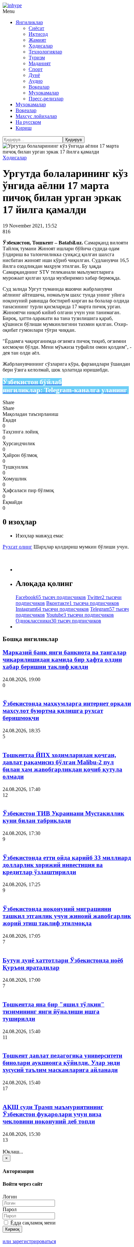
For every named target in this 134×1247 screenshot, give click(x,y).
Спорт (36, 69)
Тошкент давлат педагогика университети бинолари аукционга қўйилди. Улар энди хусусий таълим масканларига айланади (62, 1062)
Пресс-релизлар (46, 98)
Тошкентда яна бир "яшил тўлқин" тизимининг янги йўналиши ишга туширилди (53, 1011)
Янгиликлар (29, 22)
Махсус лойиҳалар (36, 116)
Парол (10, 1209)
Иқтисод (38, 34)
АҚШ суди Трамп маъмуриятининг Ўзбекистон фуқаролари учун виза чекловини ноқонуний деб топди (53, 1114)
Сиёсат (36, 28)
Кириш (24, 128)
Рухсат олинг (17, 547)
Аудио (36, 81)
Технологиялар (45, 51)
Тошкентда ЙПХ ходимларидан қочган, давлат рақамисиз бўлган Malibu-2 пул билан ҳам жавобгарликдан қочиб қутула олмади (62, 766)
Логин (10, 1196)
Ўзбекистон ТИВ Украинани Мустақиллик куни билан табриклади (63, 817)
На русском (28, 122)
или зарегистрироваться (29, 1241)
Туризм (37, 57)
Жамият (37, 40)
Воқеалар (39, 87)
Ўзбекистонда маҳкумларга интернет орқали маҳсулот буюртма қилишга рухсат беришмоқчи (67, 710)
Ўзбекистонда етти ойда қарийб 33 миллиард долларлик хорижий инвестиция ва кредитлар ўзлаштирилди (67, 864)
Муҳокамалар (44, 92)
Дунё (34, 75)
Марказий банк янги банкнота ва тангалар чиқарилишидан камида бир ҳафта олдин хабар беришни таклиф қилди (65, 659)
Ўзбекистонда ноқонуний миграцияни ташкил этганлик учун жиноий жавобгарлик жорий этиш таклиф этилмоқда (67, 916)
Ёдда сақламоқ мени (32, 1222)
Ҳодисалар (41, 46)
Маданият (40, 63)
